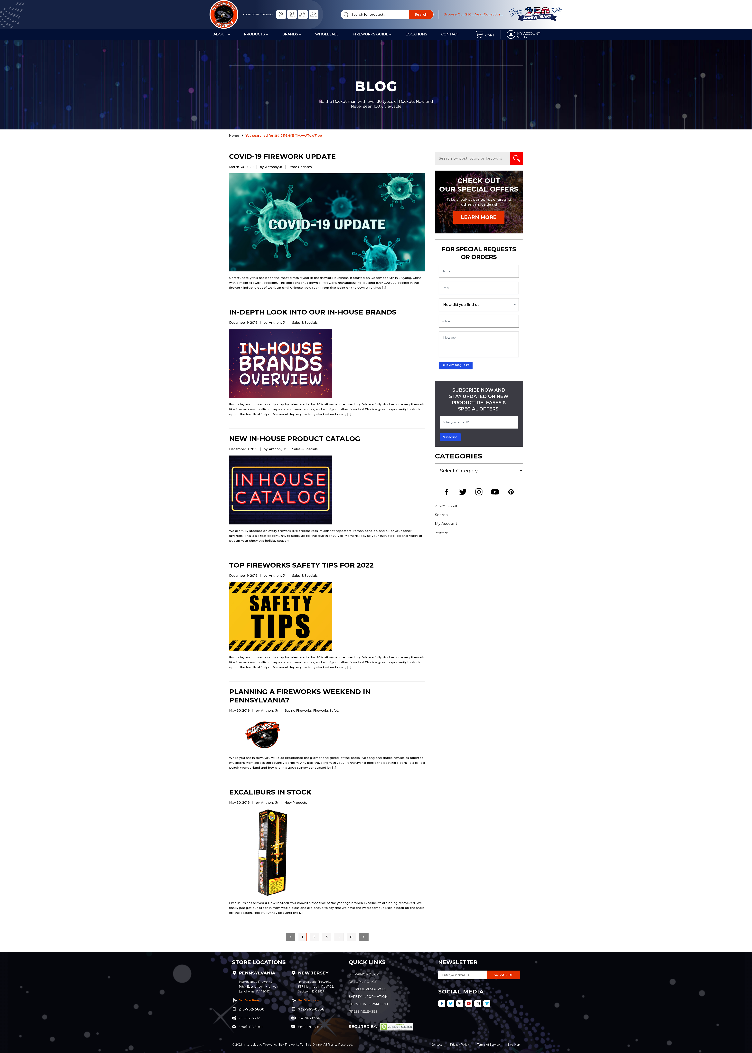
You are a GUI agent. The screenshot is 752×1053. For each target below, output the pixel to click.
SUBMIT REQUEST (455, 365)
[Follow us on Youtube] (468, 1003)
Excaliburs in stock (270, 792)
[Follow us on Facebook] (441, 1003)
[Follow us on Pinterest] (459, 1003)
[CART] (479, 34)
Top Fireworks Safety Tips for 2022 (301, 565)
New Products (295, 802)
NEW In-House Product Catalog (294, 438)
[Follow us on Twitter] (450, 1003)
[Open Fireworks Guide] (390, 34)
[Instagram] (479, 492)
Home (234, 135)
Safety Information (368, 997)
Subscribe (450, 437)
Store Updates (300, 167)
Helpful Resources (367, 989)
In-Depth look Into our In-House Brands (312, 312)
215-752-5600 (446, 506)
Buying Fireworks (298, 710)
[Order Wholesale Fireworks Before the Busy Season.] (327, 222)
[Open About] (229, 34)
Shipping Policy (364, 974)
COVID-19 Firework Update (282, 156)
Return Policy (363, 982)
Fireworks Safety (326, 710)
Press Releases (363, 1011)
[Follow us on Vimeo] (486, 1003)
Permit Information (368, 1004)
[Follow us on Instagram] (477, 1003)
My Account (446, 524)
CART (490, 35)
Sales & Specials (305, 322)
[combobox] (387, 14)
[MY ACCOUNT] (511, 34)
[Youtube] (495, 492)
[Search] (516, 158)
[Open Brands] (300, 34)
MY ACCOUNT (528, 33)
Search (441, 515)
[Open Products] (267, 34)
